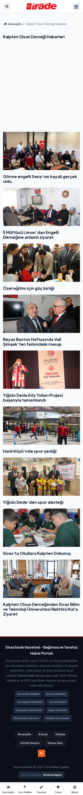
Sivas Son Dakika (28, 693)
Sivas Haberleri (56, 693)
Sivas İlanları (57, 701)
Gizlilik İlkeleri (30, 743)
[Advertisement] (41, 88)
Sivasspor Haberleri (30, 701)
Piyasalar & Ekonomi (29, 710)
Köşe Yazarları (58, 710)
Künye (43, 734)
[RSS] (41, 753)
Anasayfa (15, 24)
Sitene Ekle (55, 743)
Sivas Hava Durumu (26, 718)
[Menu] (76, 7)
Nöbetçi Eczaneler (57, 718)
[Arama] (7, 6)
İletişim (60, 734)
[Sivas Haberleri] (41, 6)
